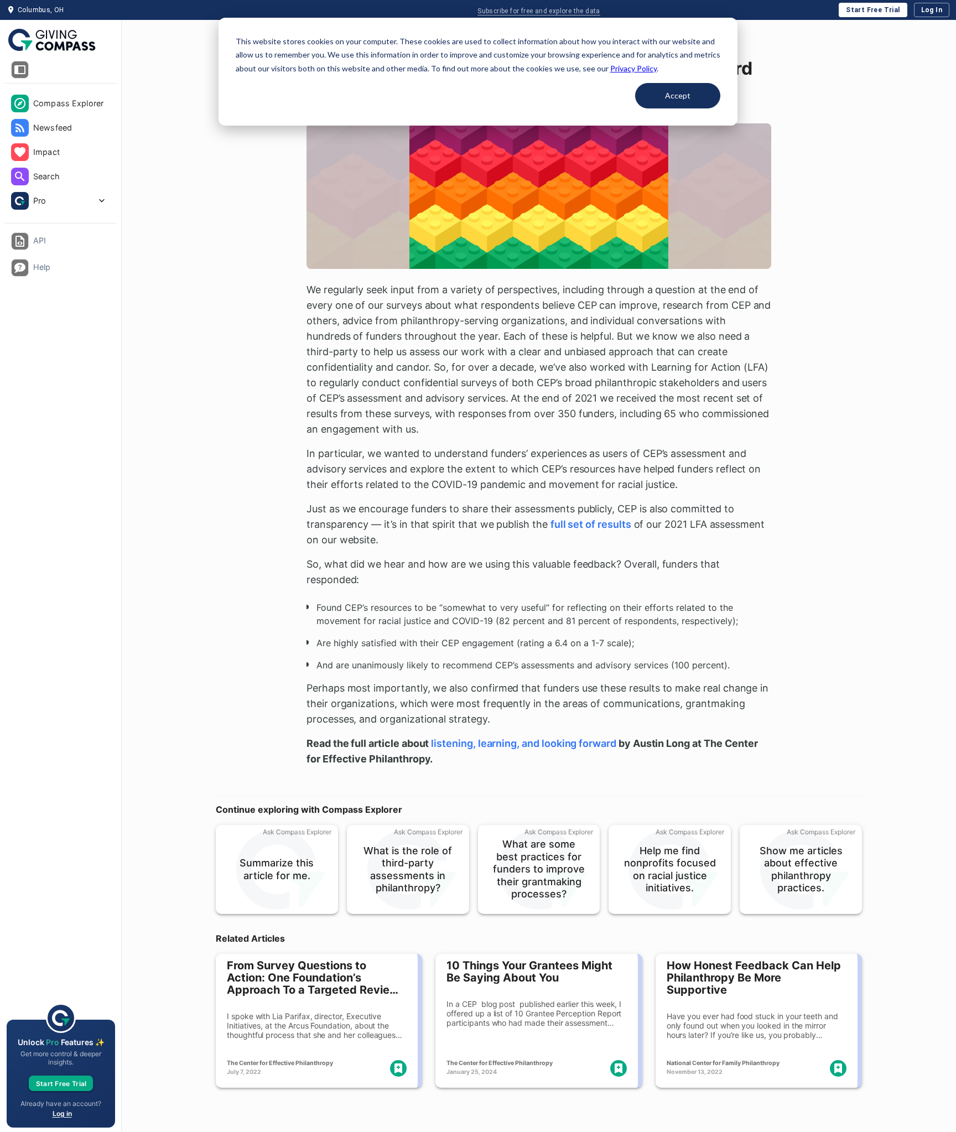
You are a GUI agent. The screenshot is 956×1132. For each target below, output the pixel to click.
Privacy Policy (633, 68)
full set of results (590, 524)
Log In (931, 10)
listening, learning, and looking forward (523, 743)
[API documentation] (20, 241)
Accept (677, 95)
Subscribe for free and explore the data (538, 11)
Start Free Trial (873, 10)
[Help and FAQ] (20, 268)
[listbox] (60, 153)
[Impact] (20, 152)
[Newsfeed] (20, 128)
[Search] (20, 176)
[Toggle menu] (20, 70)
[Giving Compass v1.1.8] (60, 40)
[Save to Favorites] (398, 1068)
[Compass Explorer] (20, 103)
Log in (62, 1113)
